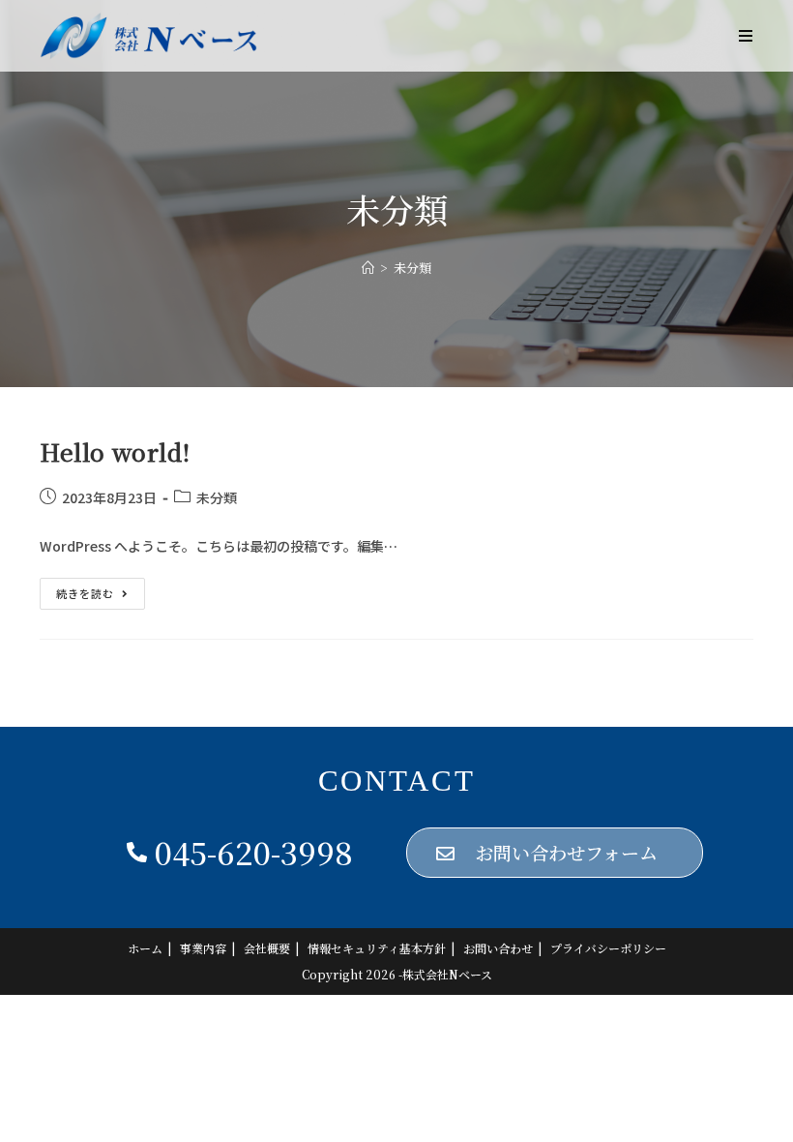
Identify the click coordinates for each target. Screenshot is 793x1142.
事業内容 (203, 948)
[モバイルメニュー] (746, 36)
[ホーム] (368, 267)
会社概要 (267, 948)
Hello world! (115, 451)
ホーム (145, 948)
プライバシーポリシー (608, 948)
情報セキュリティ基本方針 (377, 948)
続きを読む (100, 589)
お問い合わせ (498, 948)
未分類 (216, 497)
